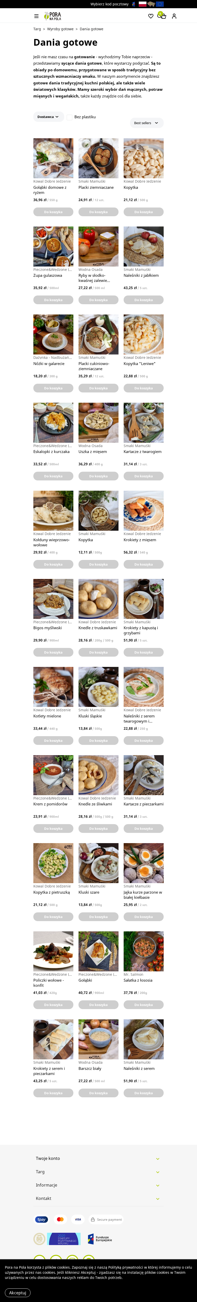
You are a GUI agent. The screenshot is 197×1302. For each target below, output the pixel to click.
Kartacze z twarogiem (143, 451)
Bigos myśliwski (47, 627)
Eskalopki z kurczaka (51, 451)
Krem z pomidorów (50, 803)
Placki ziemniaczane (96, 187)
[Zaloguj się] (174, 15)
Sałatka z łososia (138, 980)
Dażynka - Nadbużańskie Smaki (53, 357)
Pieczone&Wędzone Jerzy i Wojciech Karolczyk (53, 269)
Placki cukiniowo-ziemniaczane (93, 366)
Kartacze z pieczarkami (144, 803)
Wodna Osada (90, 269)
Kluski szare (88, 892)
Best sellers (142, 123)
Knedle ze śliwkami (95, 803)
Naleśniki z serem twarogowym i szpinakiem (139, 718)
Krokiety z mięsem (140, 539)
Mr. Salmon (133, 974)
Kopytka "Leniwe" (140, 363)
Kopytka (131, 187)
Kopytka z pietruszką (51, 892)
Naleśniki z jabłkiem (141, 275)
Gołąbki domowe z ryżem (49, 190)
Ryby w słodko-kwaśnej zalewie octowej (92, 278)
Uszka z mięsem (92, 451)
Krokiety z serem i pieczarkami (49, 1071)
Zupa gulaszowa (47, 275)
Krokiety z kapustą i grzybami (141, 630)
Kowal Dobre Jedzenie (52, 181)
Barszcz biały (89, 1068)
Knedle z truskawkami (97, 627)
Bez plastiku (85, 116)
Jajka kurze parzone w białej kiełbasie (143, 895)
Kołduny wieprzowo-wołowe (51, 542)
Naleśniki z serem (139, 1068)
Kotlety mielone (47, 715)
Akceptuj (17, 1293)
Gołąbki (85, 980)
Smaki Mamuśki (91, 181)
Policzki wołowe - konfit (48, 983)
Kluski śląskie (90, 715)
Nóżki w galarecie (48, 363)
